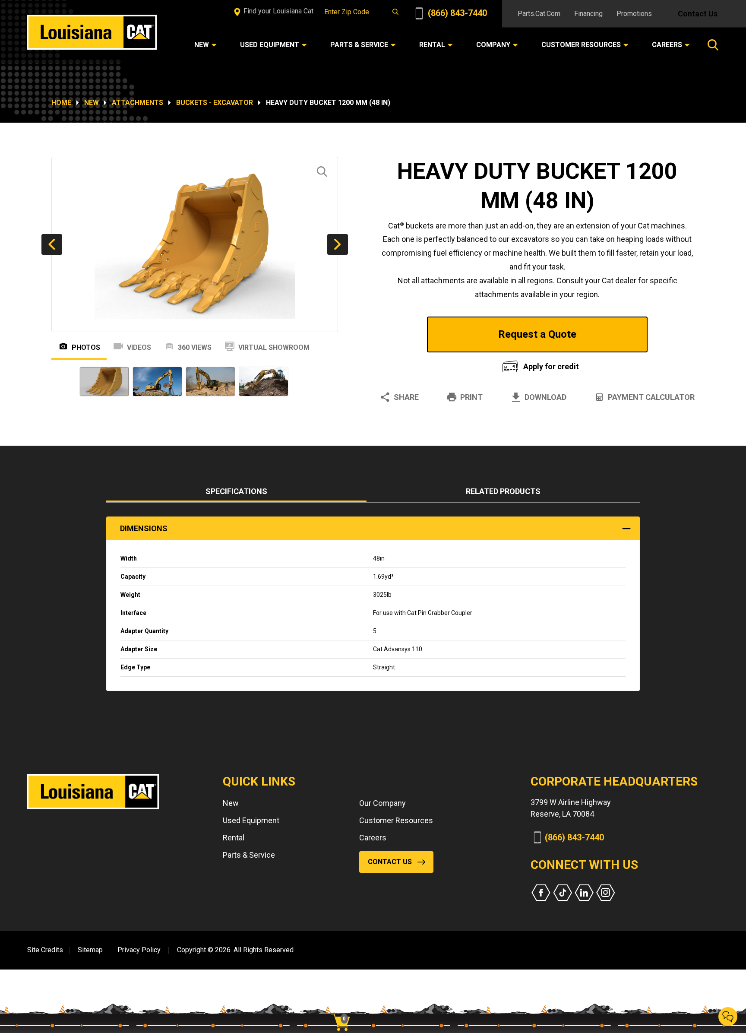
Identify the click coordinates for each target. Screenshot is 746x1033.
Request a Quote (537, 334)
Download (545, 397)
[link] (343, 1007)
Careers (372, 837)
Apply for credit (551, 366)
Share (406, 397)
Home (61, 102)
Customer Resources (396, 820)
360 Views (195, 347)
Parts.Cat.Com (539, 14)
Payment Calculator (651, 397)
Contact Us (698, 13)
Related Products (503, 491)
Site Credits (45, 950)
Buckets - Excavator (214, 102)
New (91, 102)
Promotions (634, 14)
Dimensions (144, 528)
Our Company (382, 803)
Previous (51, 244)
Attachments (137, 102)
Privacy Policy (139, 950)
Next (337, 244)
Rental (233, 837)
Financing (588, 14)
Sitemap (90, 950)
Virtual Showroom (274, 347)
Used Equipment (251, 820)
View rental (430, 364)
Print (471, 397)
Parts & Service (249, 854)
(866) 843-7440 (456, 13)
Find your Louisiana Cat (277, 11)
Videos (139, 347)
